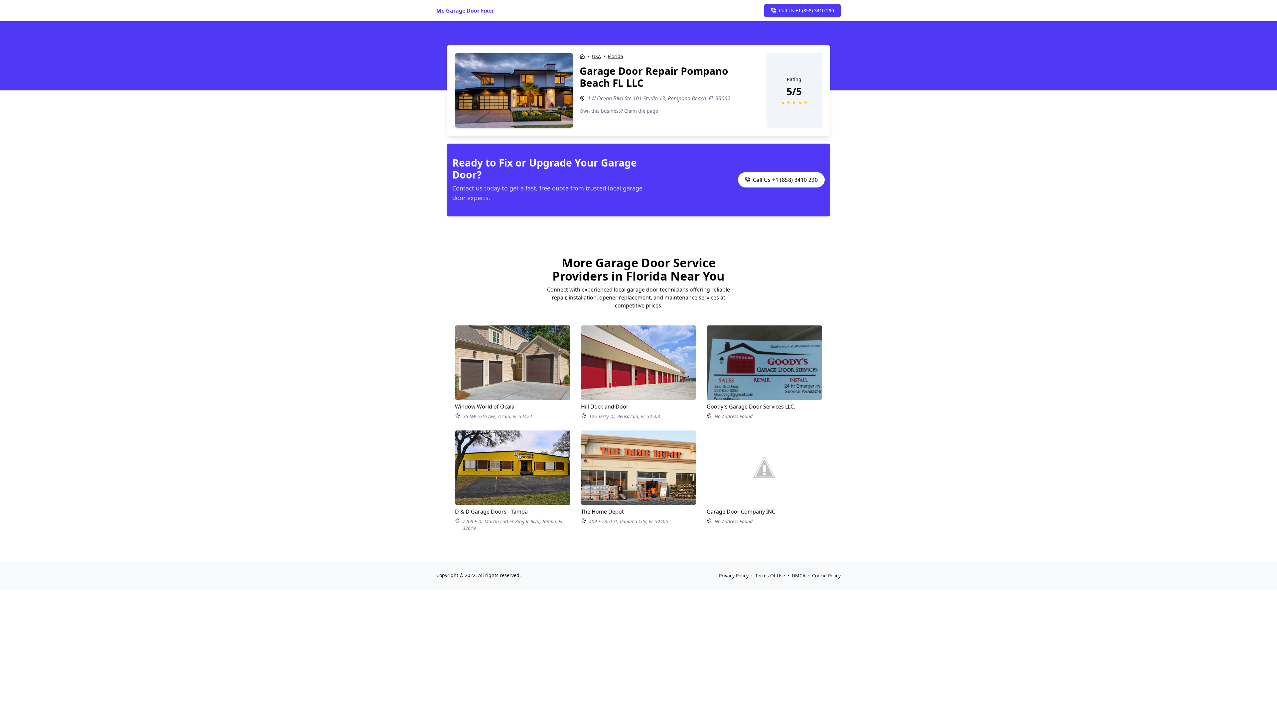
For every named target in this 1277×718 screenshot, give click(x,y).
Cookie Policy (826, 575)
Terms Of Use (770, 575)
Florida (615, 56)
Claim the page (641, 111)
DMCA (798, 575)
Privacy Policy (734, 575)
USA (596, 56)
